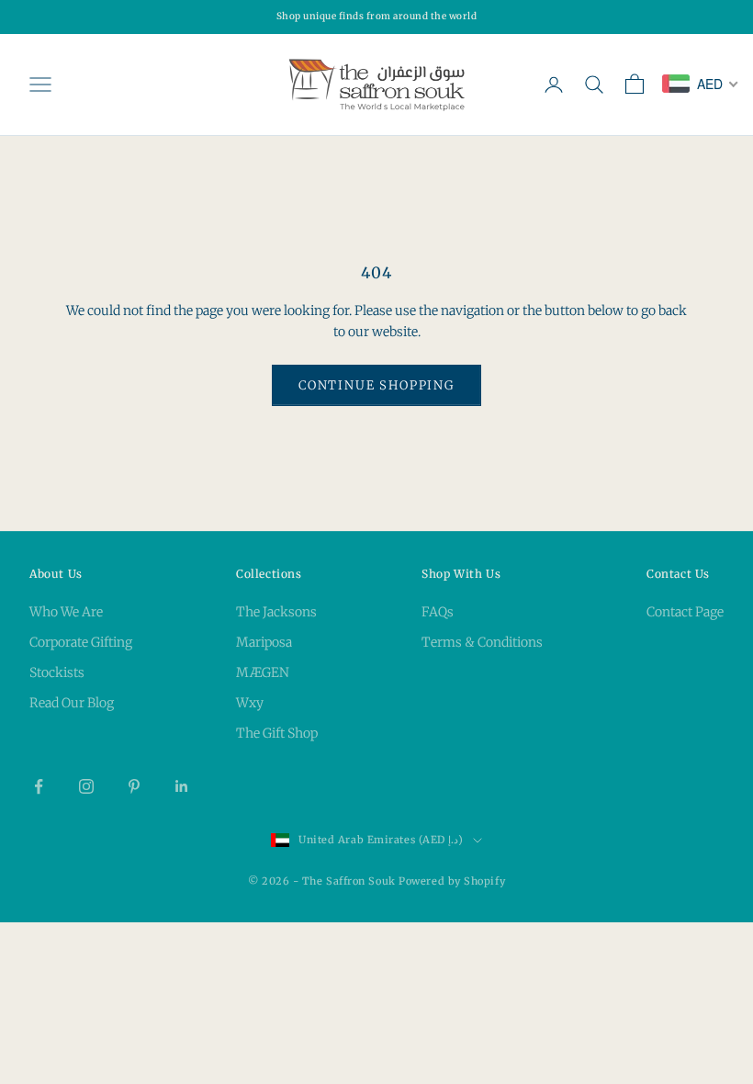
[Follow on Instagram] (86, 786)
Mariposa (264, 642)
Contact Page (685, 612)
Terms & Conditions (482, 642)
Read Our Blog (71, 702)
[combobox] (700, 83)
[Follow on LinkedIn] (182, 786)
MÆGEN (262, 672)
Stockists (56, 672)
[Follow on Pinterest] (134, 786)
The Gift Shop (277, 733)
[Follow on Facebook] (38, 786)
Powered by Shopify (452, 881)
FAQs (437, 612)
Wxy (250, 702)
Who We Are (66, 612)
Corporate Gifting (80, 642)
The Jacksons (276, 612)
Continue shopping (376, 385)
